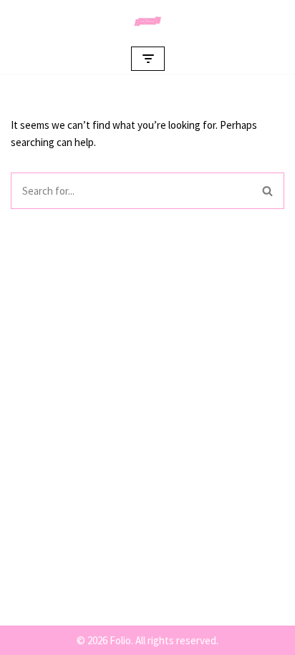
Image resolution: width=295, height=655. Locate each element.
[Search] (267, 191)
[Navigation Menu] (148, 59)
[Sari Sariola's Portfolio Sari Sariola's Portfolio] (147, 21)
